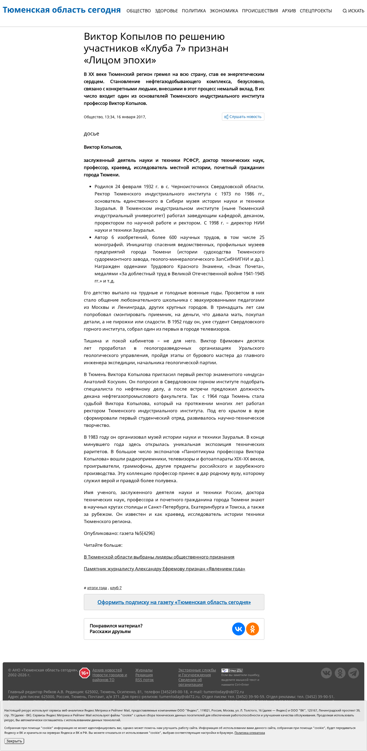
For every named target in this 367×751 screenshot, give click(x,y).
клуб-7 (116, 587)
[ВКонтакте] (238, 629)
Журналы (144, 670)
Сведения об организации (190, 682)
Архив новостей (107, 670)
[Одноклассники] (252, 629)
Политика (194, 11)
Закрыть (14, 740)
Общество (139, 11)
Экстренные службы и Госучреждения (197, 672)
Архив (289, 11)
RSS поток (144, 679)
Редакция (144, 674)
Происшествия (260, 11)
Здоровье (166, 11)
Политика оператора (250, 733)
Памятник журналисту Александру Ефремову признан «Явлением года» (164, 569)
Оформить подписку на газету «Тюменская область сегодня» (174, 602)
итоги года (97, 587)
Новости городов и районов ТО (109, 677)
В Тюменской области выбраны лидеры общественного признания (159, 557)
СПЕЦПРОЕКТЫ (316, 11)
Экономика (224, 11)
